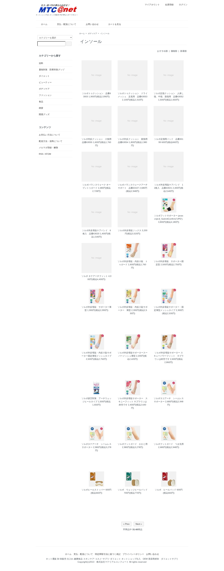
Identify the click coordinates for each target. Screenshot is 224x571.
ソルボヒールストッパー (93, 489)
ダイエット (44, 76)
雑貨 (41, 108)
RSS (41, 154)
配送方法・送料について (50, 141)
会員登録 (169, 4)
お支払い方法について (49, 135)
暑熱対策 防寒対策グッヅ (51, 69)
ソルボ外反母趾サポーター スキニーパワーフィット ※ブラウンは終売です (169, 355)
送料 (41, 63)
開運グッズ (44, 114)
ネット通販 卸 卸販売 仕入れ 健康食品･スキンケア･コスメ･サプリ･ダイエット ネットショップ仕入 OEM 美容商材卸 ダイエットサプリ (112, 559)
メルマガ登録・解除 (48, 147)
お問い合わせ (92, 24)
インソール (104, 33)
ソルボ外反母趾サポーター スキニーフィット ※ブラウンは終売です (133, 401)
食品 (41, 101)
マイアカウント (152, 4)
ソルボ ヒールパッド (165, 489)
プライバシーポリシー (133, 554)
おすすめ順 (162, 51)
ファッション (45, 95)
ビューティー (45, 82)
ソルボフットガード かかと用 (133, 444)
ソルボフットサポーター (166, 215)
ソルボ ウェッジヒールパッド (133, 489)
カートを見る (114, 24)
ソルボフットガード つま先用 (169, 444)
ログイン (183, 4)
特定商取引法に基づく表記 (108, 554)
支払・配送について (66, 24)
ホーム (44, 24)
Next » (139, 524)
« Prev (126, 524)
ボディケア (92, 33)
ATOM (48, 154)
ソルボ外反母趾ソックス (129, 230)
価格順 (174, 51)
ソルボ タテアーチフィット (95, 276)
